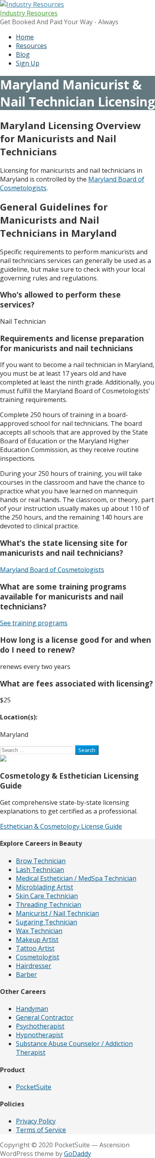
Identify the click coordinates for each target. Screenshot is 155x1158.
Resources (31, 45)
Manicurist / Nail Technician (57, 913)
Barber (26, 974)
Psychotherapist (40, 1026)
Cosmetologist (37, 957)
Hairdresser (33, 965)
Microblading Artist (44, 887)
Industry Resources (29, 13)
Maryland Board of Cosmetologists (52, 569)
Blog (23, 54)
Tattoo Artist (35, 948)
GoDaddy (77, 1153)
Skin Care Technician (47, 895)
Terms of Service (41, 1129)
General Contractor (45, 1017)
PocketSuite (33, 1087)
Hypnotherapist (39, 1034)
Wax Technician (39, 930)
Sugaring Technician (46, 922)
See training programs (34, 623)
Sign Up (27, 63)
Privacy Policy (36, 1121)
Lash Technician (40, 869)
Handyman (32, 1008)
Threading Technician (48, 904)
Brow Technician (41, 860)
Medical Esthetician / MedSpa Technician (76, 878)
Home (25, 37)
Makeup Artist (37, 939)
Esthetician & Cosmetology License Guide (61, 826)
